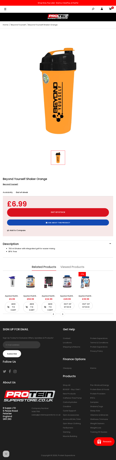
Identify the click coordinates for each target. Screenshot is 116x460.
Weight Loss (95, 427)
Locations (67, 342)
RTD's (92, 398)
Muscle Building (70, 436)
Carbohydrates (70, 402)
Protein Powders (97, 393)
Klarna (93, 368)
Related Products (44, 267)
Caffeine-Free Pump (72, 398)
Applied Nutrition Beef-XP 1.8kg (74, 296)
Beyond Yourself (10, 184)
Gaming (66, 432)
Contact (66, 338)
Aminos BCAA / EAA (72, 419)
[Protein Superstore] (58, 17)
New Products (69, 393)
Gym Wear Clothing (72, 423)
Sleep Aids (95, 410)
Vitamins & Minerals (99, 415)
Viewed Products (72, 267)
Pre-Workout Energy (99, 385)
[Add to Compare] (15, 276)
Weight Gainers (97, 423)
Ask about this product (59, 222)
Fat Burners (68, 427)
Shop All (66, 385)
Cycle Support (69, 410)
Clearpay (67, 368)
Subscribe (12, 353)
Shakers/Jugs (96, 406)
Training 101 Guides (98, 432)
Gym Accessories (71, 415)
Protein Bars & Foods (99, 389)
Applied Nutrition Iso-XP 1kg (91, 296)
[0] (110, 9)
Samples (94, 402)
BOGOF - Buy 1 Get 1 (71, 389)
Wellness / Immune (99, 419)
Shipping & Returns (71, 346)
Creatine (67, 406)
